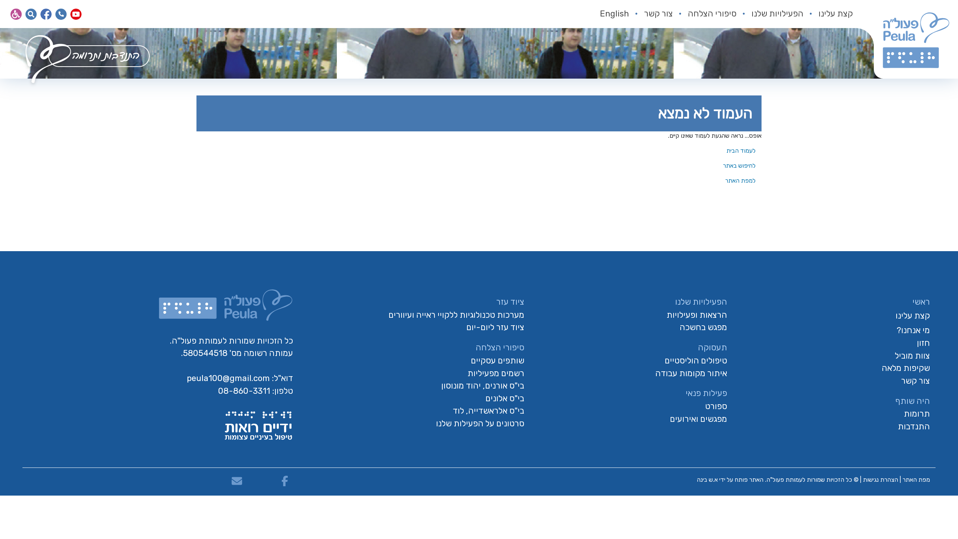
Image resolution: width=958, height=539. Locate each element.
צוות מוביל (912, 356)
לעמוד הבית (741, 150)
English (614, 14)
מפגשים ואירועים (698, 419)
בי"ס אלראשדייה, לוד (488, 411)
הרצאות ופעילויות (696, 315)
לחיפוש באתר (740, 165)
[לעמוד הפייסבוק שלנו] (46, 14)
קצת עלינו (835, 14)
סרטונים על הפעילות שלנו (480, 423)
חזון (923, 343)
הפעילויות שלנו (777, 14)
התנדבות (914, 426)
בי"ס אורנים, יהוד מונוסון (482, 386)
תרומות (917, 414)
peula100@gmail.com (228, 378)
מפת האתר (916, 479)
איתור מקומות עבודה (691, 373)
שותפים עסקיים (497, 361)
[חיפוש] (31, 14)
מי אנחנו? (913, 330)
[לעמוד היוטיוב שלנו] (76, 14)
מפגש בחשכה (703, 327)
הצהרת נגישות (880, 479)
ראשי (921, 302)
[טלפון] (61, 14)
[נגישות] (16, 14)
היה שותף (912, 401)
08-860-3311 (244, 391)
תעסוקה (712, 347)
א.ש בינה (706, 479)
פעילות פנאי (706, 393)
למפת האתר (741, 180)
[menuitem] (828, 14)
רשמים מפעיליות (495, 373)
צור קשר (658, 14)
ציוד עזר (510, 302)
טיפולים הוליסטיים (696, 361)
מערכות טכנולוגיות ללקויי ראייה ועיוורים (456, 315)
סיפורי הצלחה (712, 14)
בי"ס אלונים (504, 398)
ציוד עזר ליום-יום (495, 327)
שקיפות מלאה (906, 368)
